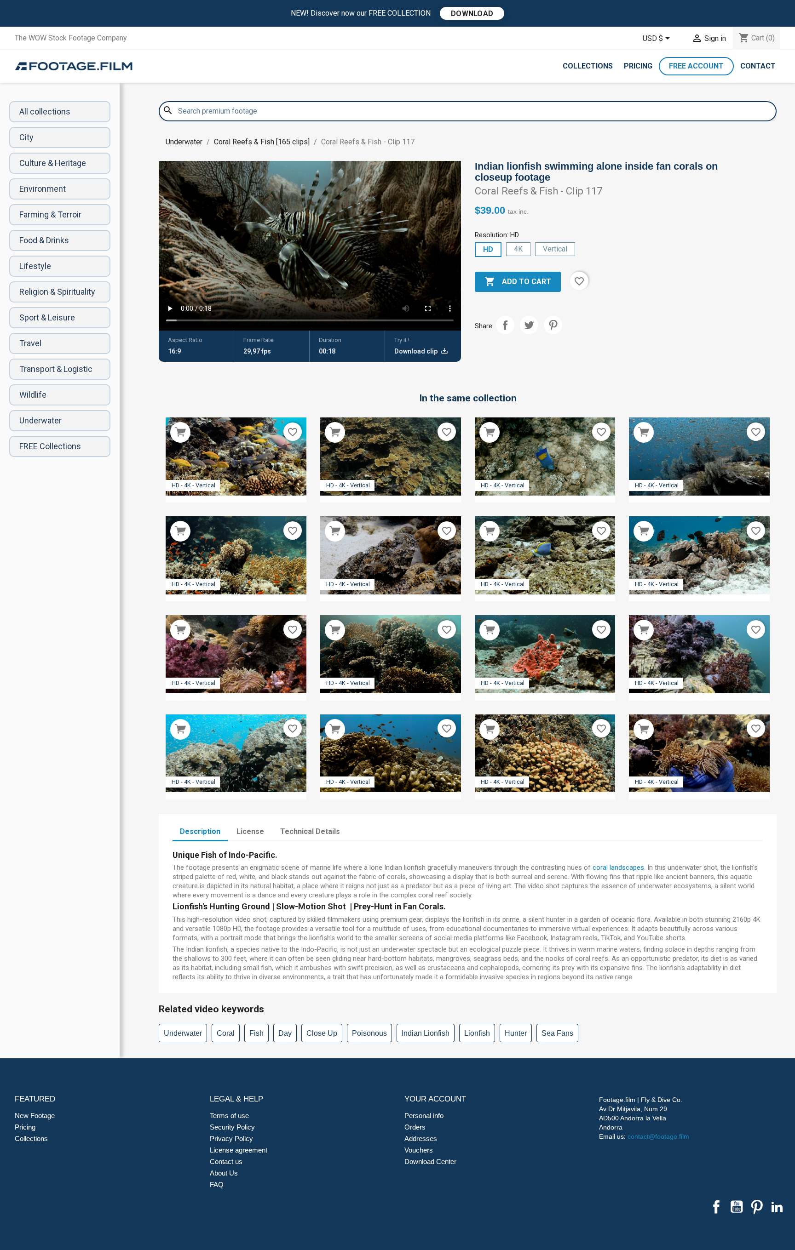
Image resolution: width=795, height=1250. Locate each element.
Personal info (424, 1115)
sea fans (557, 1033)
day (285, 1033)
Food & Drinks (44, 240)
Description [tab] (200, 831)
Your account (435, 1099)
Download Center (430, 1161)
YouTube (736, 1207)
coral (226, 1033)
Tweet (529, 325)
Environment (42, 189)
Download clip (416, 351)
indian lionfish (425, 1033)
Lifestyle (35, 266)
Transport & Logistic (55, 369)
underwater (183, 1033)
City (26, 137)
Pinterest (553, 325)
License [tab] (250, 831)
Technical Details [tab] (310, 831)
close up (321, 1033)
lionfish (477, 1033)
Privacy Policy (231, 1138)
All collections (44, 111)
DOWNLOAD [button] (472, 13)
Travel (30, 343)
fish (256, 1033)
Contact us (226, 1161)
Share (505, 325)
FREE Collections (50, 446)
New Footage (35, 1115)
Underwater (40, 420)
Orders (415, 1127)
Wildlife (32, 395)
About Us (224, 1173)
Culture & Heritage (52, 163)
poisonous (369, 1033)
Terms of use (229, 1115)
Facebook (716, 1207)
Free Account (696, 66)
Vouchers (418, 1150)
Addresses (420, 1138)
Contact (758, 66)
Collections (588, 66)
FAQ (217, 1184)
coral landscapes (618, 867)
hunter (516, 1033)
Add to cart (517, 281)
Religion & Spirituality (57, 292)
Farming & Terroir (50, 214)
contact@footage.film (658, 1136)
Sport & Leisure (47, 317)
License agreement (238, 1150)
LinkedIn (777, 1207)
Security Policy (232, 1127)
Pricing (638, 66)
